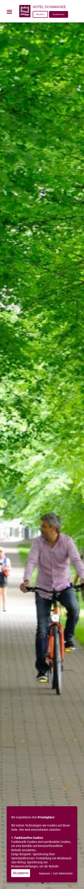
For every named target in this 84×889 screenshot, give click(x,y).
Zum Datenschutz (63, 873)
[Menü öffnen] (9, 11)
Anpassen (44, 873)
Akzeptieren (20, 873)
